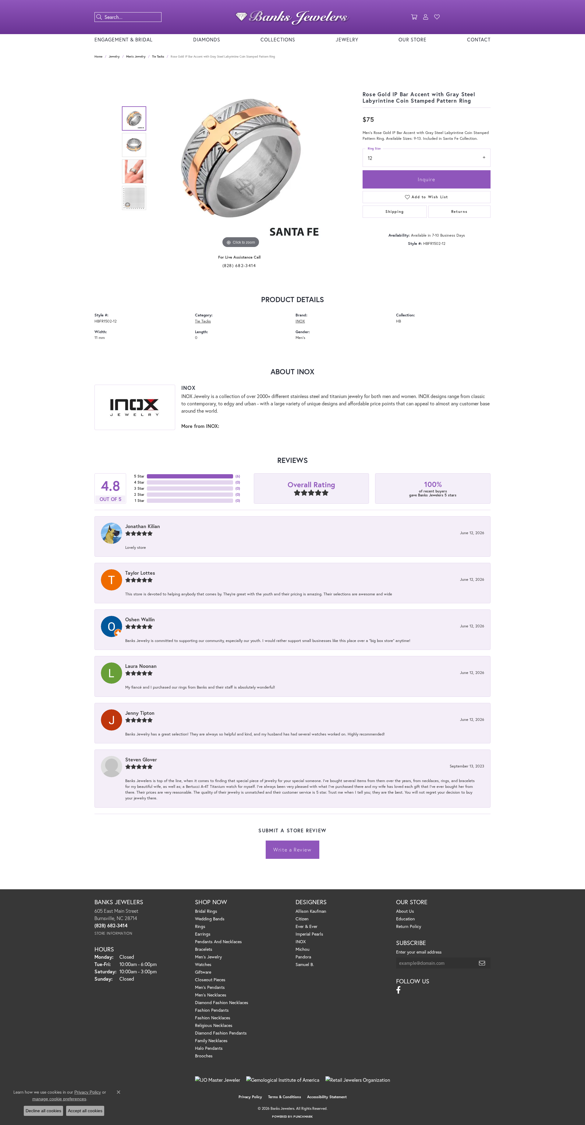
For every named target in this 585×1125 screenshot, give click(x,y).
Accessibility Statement (327, 1097)
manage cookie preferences (59, 1098)
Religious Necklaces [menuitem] (213, 1025)
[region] (240, 158)
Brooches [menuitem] (204, 1056)
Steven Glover (141, 759)
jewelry (114, 56)
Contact (479, 39)
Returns (459, 211)
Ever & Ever (306, 926)
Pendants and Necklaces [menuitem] (218, 941)
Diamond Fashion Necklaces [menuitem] (221, 1002)
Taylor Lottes (140, 573)
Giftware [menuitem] (203, 972)
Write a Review (292, 849)
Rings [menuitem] (200, 926)
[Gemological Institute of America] (282, 1080)
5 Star (139, 476)
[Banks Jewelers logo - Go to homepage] (292, 17)
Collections (278, 39)
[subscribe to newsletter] (482, 962)
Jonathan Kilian (142, 526)
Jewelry (347, 39)
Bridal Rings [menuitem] (206, 911)
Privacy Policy (250, 1097)
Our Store (413, 39)
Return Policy (408, 926)
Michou (303, 949)
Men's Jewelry (136, 56)
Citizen (302, 919)
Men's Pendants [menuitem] (210, 987)
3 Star (139, 488)
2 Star (139, 494)
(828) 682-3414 (239, 265)
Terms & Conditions (284, 1097)
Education (405, 919)
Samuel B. (305, 964)
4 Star (139, 482)
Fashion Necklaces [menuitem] (212, 1018)
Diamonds (206, 39)
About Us (405, 911)
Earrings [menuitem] (203, 934)
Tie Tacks (158, 56)
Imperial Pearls (309, 934)
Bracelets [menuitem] (203, 949)
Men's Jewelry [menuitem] (208, 957)
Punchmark (303, 1117)
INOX (300, 321)
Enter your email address (418, 952)
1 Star (139, 500)
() (238, 476)
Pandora (303, 957)
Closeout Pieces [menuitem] (210, 979)
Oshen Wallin (140, 619)
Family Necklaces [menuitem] (211, 1040)
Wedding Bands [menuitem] (210, 919)
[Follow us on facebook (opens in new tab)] (398, 990)
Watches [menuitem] (203, 964)
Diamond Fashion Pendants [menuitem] (221, 1033)
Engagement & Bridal (123, 39)
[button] (414, 17)
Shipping (394, 211)
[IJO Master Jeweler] (217, 1080)
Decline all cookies (43, 1110)
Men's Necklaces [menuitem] (210, 995)
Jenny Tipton (139, 713)
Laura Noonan (141, 666)
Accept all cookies (85, 1110)
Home (98, 56)
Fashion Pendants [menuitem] (212, 1010)
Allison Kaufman (311, 911)
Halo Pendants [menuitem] (209, 1048)
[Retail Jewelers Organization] (357, 1080)
